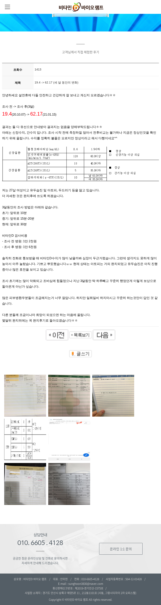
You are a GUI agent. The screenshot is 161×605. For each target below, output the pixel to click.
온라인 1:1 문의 (121, 548)
